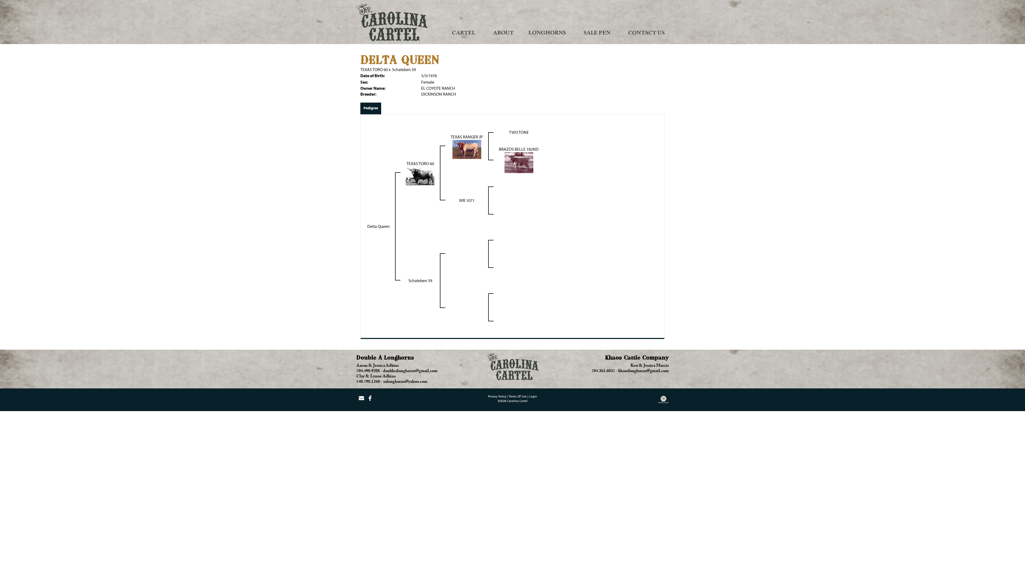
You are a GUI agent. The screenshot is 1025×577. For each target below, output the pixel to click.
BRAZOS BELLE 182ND (519, 149)
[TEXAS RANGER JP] (466, 148)
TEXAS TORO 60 (374, 69)
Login (533, 396)
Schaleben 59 (404, 69)
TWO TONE (519, 132)
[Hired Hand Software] (663, 401)
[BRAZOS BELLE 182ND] (518, 162)
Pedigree (371, 108)
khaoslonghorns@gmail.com (643, 371)
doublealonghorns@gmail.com (410, 371)
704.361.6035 (603, 371)
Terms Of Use (518, 396)
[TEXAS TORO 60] (420, 175)
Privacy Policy (497, 396)
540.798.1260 (368, 382)
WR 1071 (467, 200)
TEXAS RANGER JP (467, 136)
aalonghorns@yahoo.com (405, 382)
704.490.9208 (368, 371)
